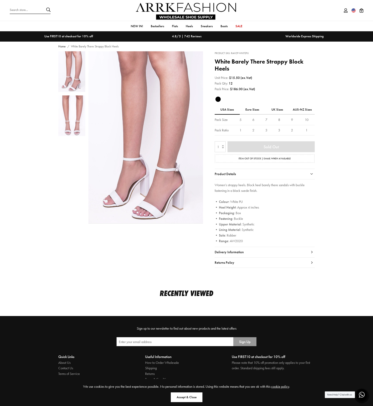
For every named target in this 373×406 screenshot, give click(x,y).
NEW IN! (137, 26)
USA (227, 109)
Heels (189, 26)
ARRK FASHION (186, 10)
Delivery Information (229, 252)
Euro (252, 109)
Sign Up (245, 341)
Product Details (225, 174)
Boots (224, 26)
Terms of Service (69, 373)
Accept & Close (187, 397)
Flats (175, 26)
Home (62, 46)
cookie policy (280, 386)
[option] (69, 36)
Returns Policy (224, 262)
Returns (150, 373)
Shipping (151, 368)
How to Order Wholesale (162, 362)
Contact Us (65, 368)
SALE (238, 26)
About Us (64, 362)
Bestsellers (157, 26)
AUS (302, 109)
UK (277, 109)
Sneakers (207, 26)
